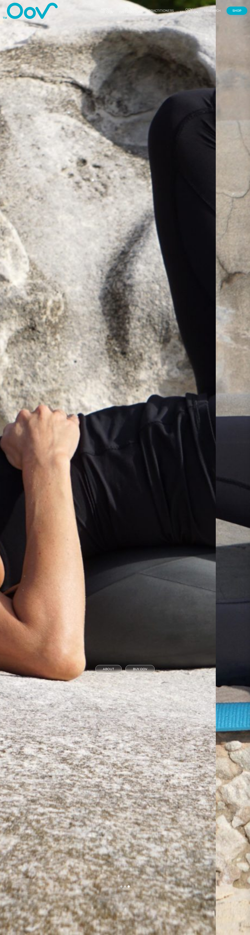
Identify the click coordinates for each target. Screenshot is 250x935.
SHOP (236, 10)
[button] (121, 886)
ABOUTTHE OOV (106, 11)
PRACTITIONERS (161, 10)
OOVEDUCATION (189, 11)
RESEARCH (212, 10)
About (108, 669)
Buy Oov (140, 669)
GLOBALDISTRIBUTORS (131, 11)
